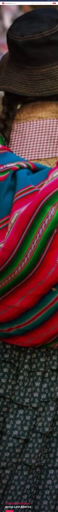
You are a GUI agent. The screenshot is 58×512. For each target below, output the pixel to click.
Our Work (32, 3)
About (49, 0)
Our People (36, 3)
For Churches (45, 3)
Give (54, 3)
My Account (54, 0)
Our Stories (40, 3)
